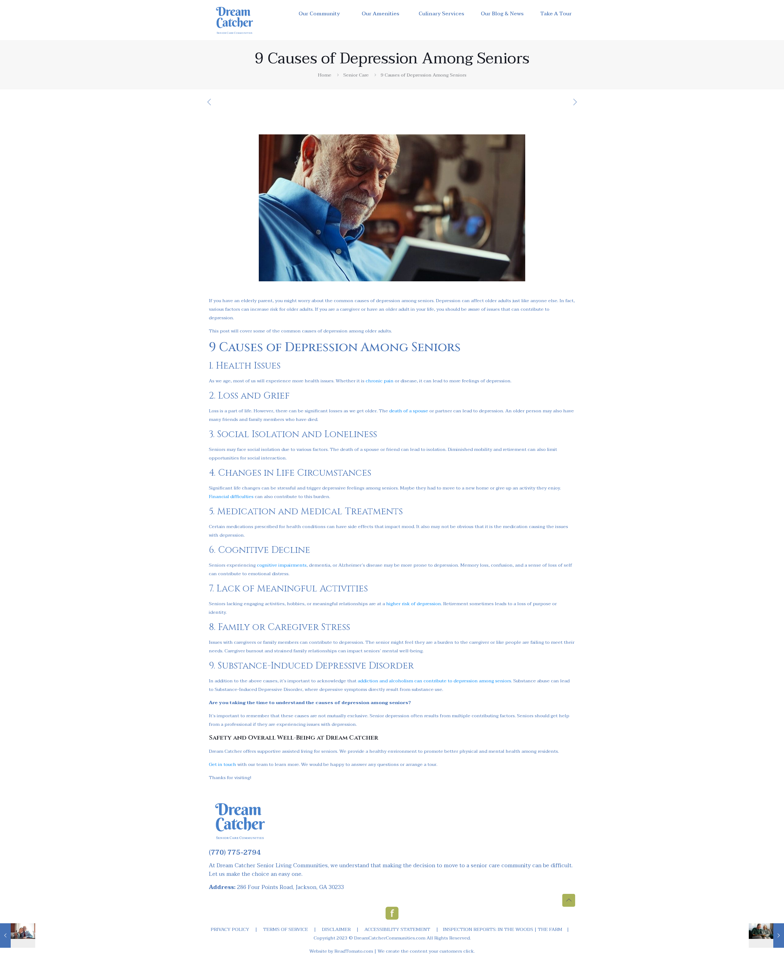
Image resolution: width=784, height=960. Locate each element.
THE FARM (550, 929)
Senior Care (356, 75)
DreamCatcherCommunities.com (389, 938)
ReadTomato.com (353, 951)
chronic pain (380, 381)
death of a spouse (408, 411)
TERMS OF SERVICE (285, 929)
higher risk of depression (413, 604)
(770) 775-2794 (235, 852)
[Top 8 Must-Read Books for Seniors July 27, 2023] (766, 935)
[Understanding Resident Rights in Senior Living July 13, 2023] (17, 935)
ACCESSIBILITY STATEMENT (397, 929)
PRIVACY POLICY (230, 929)
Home (324, 75)
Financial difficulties (231, 497)
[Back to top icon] (568, 900)
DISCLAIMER (336, 929)
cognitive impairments (282, 565)
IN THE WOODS (515, 929)
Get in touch (222, 764)
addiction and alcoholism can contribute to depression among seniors (434, 681)
